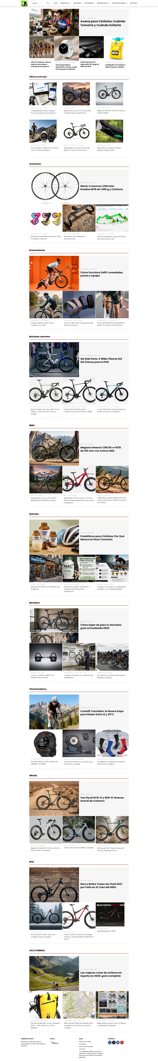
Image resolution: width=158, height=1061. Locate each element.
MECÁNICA (77, 3)
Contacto (82, 1049)
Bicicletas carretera (39, 336)
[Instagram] (118, 1042)
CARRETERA (64, 3)
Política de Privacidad (86, 1046)
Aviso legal (82, 1044)
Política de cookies (85, 1042)
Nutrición (34, 514)
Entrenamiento (37, 250)
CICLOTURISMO (37, 950)
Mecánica (34, 603)
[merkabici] (24, 3)
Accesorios (35, 164)
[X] (114, 1042)
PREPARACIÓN (102, 3)
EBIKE (32, 425)
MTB (55, 3)
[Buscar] (48, 3)
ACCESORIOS (89, 3)
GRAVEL (33, 775)
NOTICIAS (133, 3)
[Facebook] (110, 1042)
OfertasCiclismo (37, 689)
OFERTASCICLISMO (118, 3)
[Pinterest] (122, 1042)
